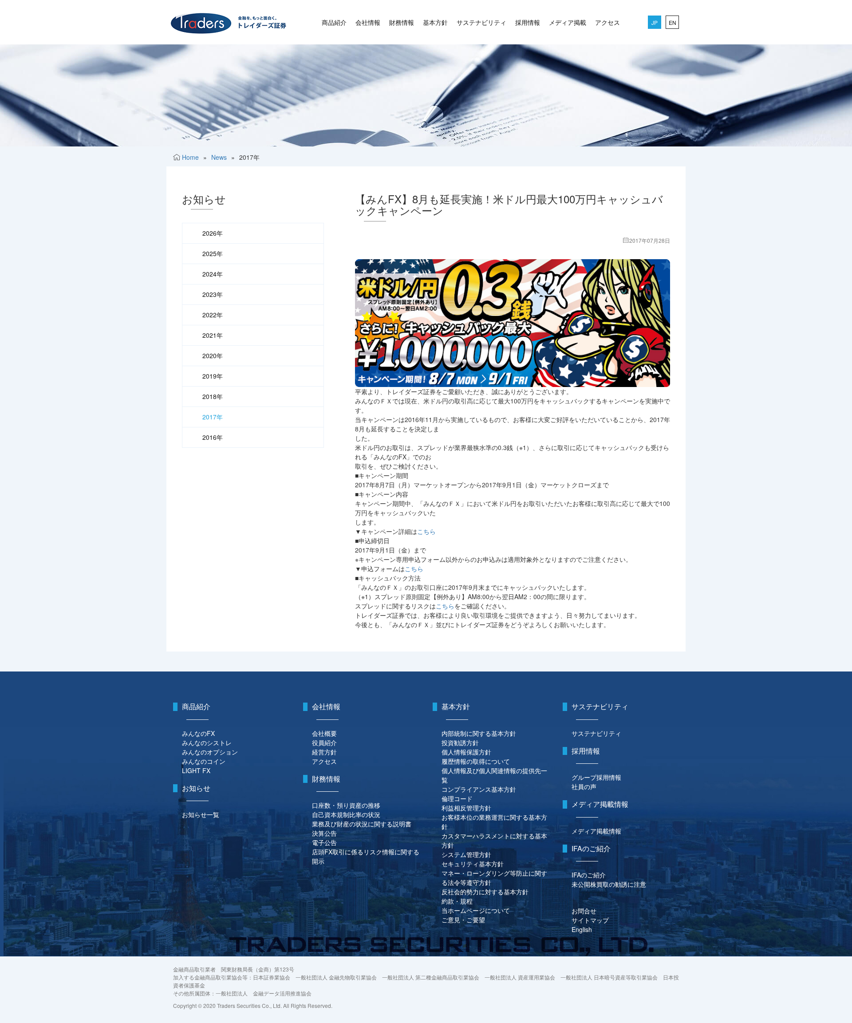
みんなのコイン (203, 761)
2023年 (212, 294)
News (219, 157)
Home (190, 157)
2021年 (212, 335)
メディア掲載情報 (596, 830)
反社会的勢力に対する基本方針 (485, 891)
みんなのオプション (210, 751)
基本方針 (435, 22)
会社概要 (324, 733)
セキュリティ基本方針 (473, 863)
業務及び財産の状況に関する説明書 (361, 823)
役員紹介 (324, 742)
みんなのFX (198, 733)
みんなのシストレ (207, 742)
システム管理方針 (466, 854)
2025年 (212, 253)
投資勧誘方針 (460, 742)
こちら (426, 531)
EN (672, 22)
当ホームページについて (476, 910)
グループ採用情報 (596, 777)
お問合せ (584, 910)
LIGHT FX (196, 770)
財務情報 (401, 22)
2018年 (212, 396)
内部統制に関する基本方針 (479, 733)
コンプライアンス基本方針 (479, 789)
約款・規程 (457, 901)
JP (654, 22)
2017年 (212, 416)
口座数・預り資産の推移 (346, 805)
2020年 (212, 355)
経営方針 (324, 751)
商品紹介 (334, 22)
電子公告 (324, 842)
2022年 (212, 314)
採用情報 (527, 22)
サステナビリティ (481, 22)
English (582, 929)
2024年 (212, 273)
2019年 (212, 375)
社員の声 (584, 786)
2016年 (212, 437)
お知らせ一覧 (200, 814)
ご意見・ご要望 (463, 919)
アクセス (607, 22)
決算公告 (324, 833)
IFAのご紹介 (589, 874)
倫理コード (457, 798)
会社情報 (367, 22)
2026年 (212, 233)
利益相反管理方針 (466, 807)
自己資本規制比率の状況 (346, 814)
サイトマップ (590, 920)
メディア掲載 (567, 22)
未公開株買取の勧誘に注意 (609, 884)
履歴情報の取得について (476, 761)
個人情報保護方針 (466, 751)
